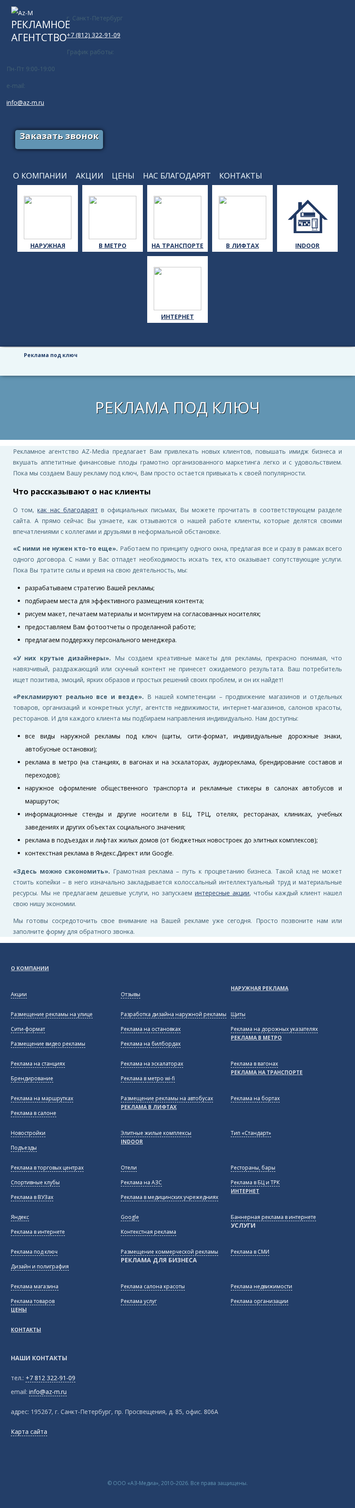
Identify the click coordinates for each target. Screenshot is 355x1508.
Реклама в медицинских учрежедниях (169, 1197)
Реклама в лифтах (149, 1107)
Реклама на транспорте (267, 1072)
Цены (19, 1309)
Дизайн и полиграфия (40, 1266)
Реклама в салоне (33, 1113)
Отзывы (130, 994)
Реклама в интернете (38, 1231)
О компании (30, 968)
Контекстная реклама (148, 1231)
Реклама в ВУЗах (32, 1197)
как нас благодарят (67, 510)
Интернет (177, 316)
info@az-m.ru (25, 102)
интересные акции (222, 893)
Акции (19, 994)
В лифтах (242, 245)
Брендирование (32, 1078)
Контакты (26, 1329)
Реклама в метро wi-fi (148, 1078)
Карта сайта (29, 1431)
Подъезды (24, 1147)
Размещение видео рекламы (48, 1043)
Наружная (47, 245)
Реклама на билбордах (151, 1043)
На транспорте (177, 245)
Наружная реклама (259, 988)
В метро (112, 245)
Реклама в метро (256, 1037)
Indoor (307, 245)
